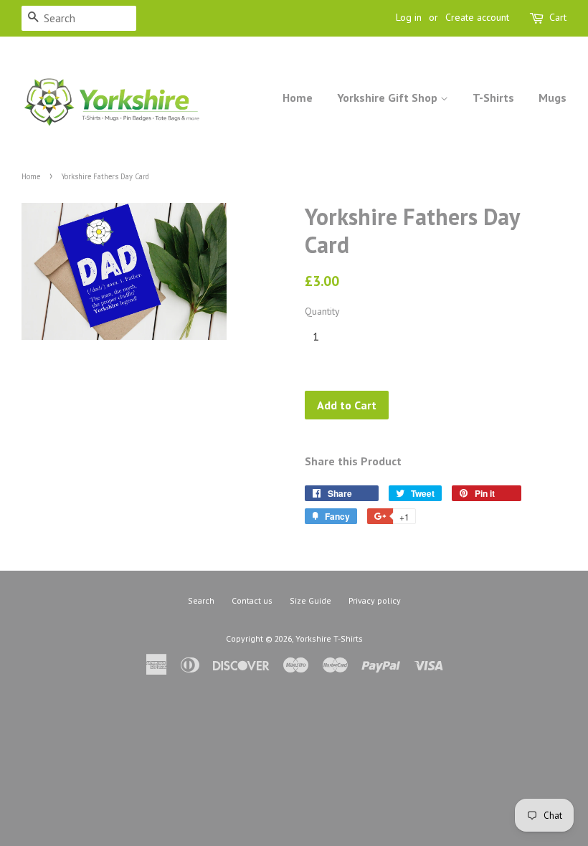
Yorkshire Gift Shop (388, 97)
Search (201, 600)
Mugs (552, 97)
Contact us (252, 600)
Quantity (322, 311)
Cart (557, 17)
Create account (477, 17)
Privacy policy (374, 600)
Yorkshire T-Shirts (329, 638)
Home (298, 97)
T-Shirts (493, 97)
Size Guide (310, 600)
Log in (409, 17)
